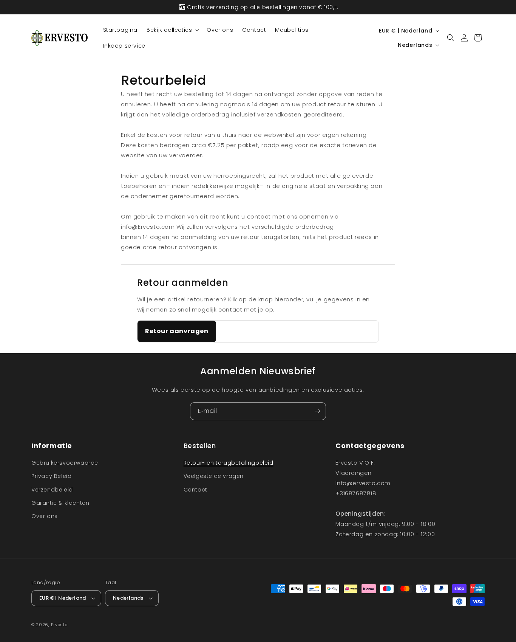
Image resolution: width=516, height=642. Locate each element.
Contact (195, 489)
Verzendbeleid (52, 489)
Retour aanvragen (177, 331)
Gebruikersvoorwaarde (64, 463)
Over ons (44, 516)
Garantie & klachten (60, 503)
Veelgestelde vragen (214, 476)
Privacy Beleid (51, 476)
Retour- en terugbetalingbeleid (228, 463)
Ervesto (59, 625)
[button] (172, 30)
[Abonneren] (317, 411)
